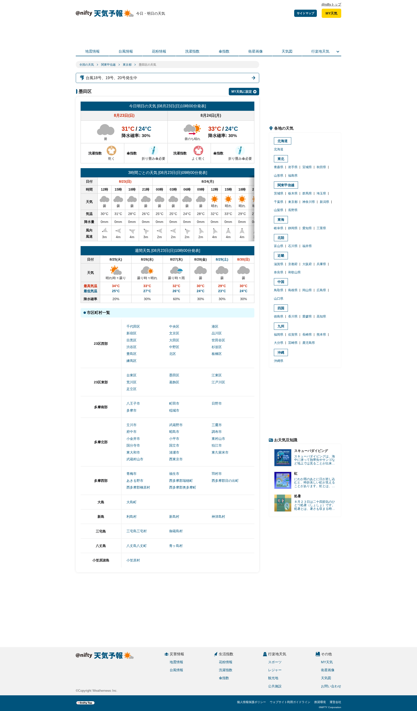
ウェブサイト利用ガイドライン (290, 702)
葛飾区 (174, 382)
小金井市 (133, 439)
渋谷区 (131, 347)
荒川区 (131, 382)
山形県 (278, 175)
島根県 (293, 290)
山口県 (278, 298)
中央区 (174, 326)
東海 (281, 219)
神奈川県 (308, 202)
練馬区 (131, 361)
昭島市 (174, 432)
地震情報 (92, 51)
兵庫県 (321, 264)
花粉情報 (159, 51)
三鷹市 (217, 425)
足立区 (131, 389)
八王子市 (133, 403)
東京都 (127, 64)
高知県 (321, 316)
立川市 (131, 425)
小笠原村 (133, 560)
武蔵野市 (176, 425)
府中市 (131, 432)
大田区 (174, 340)
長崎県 (307, 334)
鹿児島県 (308, 343)
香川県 (293, 316)
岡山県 (307, 290)
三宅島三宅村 (136, 531)
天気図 (287, 51)
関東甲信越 (108, 64)
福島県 (293, 175)
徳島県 (278, 316)
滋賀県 (278, 264)
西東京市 (176, 459)
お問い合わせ (331, 686)
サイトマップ (305, 13)
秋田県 (321, 167)
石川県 (293, 246)
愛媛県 (307, 316)
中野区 (174, 347)
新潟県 (324, 202)
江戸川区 (218, 382)
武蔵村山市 (134, 459)
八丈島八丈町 (136, 546)
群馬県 (307, 193)
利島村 (131, 516)
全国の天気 (86, 64)
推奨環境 (320, 702)
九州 (281, 326)
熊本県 (321, 334)
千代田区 (133, 326)
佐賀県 (293, 334)
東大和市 (133, 452)
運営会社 (335, 702)
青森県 (278, 167)
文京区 (174, 333)
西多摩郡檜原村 (138, 487)
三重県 (321, 228)
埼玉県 (321, 193)
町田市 (174, 403)
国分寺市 (133, 445)
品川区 (217, 333)
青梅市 (131, 474)
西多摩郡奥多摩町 (182, 487)
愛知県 (307, 228)
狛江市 (217, 445)
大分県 (278, 343)
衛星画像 (255, 51)
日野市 (217, 403)
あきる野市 (134, 481)
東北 (281, 159)
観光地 (273, 678)
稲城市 (174, 410)
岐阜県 (278, 228)
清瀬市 (174, 452)
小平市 (174, 439)
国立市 (174, 445)
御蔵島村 (176, 531)
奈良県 (278, 272)
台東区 (131, 375)
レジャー (275, 670)
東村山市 (218, 439)
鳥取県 (278, 290)
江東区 (217, 375)
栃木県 (293, 193)
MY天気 (331, 13)
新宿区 (131, 333)
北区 (172, 354)
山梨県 (278, 210)
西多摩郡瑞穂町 (181, 481)
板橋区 (217, 354)
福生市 (174, 474)
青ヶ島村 (176, 546)
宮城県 (307, 167)
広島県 (321, 290)
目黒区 (131, 340)
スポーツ (275, 662)
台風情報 (125, 51)
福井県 (307, 246)
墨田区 (174, 375)
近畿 (281, 255)
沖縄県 (278, 361)
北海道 (283, 141)
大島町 (131, 502)
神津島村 (218, 516)
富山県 (278, 246)
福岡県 (278, 334)
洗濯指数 (192, 51)
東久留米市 (220, 452)
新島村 (174, 516)
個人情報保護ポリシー (251, 702)
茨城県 (278, 193)
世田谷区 (218, 340)
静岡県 (293, 228)
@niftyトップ (331, 4)
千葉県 (278, 202)
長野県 (293, 210)
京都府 (293, 264)
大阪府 (307, 264)
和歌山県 (294, 272)
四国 (281, 308)
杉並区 (217, 347)
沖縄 (281, 352)
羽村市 (217, 474)
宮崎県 (293, 343)
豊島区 (131, 354)
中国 (281, 282)
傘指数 (224, 51)
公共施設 (275, 686)
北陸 (281, 238)
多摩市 (131, 410)
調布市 (217, 432)
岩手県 (293, 167)
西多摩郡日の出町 (225, 481)
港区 (215, 326)
